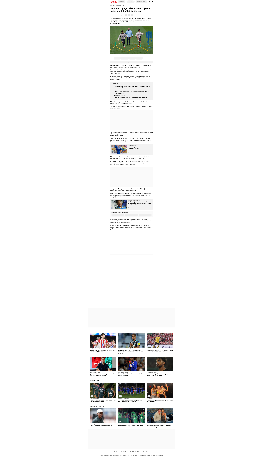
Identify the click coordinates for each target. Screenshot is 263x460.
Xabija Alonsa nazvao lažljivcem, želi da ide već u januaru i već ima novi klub (132, 87)
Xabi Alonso (139, 58)
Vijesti (117, 215)
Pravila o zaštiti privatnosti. (158, 455)
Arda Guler (117, 58)
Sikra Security (133, 457)
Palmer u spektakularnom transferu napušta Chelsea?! (131, 96)
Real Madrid (132, 58)
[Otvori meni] (151, 1)
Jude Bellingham (124, 58)
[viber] (129, 15)
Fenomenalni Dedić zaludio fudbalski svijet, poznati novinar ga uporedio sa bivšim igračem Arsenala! (130, 352)
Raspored (145, 215)
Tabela (131, 215)
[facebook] (126, 15)
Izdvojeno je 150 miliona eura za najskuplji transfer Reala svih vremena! (132, 92)
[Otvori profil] (149, 1)
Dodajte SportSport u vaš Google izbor (132, 62)
